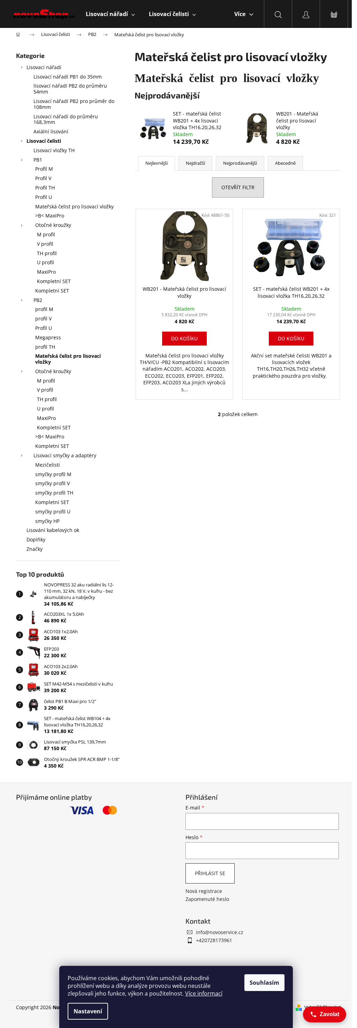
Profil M (44, 168)
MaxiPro (46, 271)
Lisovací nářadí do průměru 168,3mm (65, 119)
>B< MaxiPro (49, 215)
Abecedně (285, 163)
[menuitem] (110, 14)
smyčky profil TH (54, 492)
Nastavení (88, 1011)
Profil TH (45, 187)
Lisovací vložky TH (54, 150)
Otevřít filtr (238, 187)
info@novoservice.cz (219, 932)
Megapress (48, 337)
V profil (45, 244)
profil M (44, 309)
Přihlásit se (210, 873)
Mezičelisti (47, 464)
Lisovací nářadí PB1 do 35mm (67, 76)
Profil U (43, 197)
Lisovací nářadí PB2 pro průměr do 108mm (73, 104)
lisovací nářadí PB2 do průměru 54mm (70, 88)
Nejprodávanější (240, 163)
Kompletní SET (54, 281)
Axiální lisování (50, 131)
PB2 (37, 300)
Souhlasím (264, 982)
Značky (34, 549)
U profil (45, 262)
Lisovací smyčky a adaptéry (64, 455)
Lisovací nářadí (43, 67)
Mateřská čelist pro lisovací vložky (74, 206)
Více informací (203, 993)
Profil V (43, 178)
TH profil (47, 253)
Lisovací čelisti (43, 141)
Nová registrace (203, 891)
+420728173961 (214, 940)
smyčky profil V (52, 483)
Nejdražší (195, 163)
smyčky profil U (52, 511)
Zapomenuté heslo (207, 899)
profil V (43, 318)
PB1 (37, 159)
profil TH (45, 346)
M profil (46, 234)
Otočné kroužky (53, 225)
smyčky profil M (53, 474)
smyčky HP (47, 521)
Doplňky (35, 539)
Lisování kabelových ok (52, 530)
